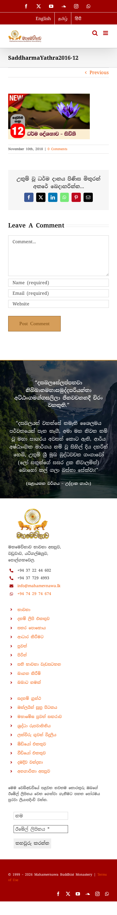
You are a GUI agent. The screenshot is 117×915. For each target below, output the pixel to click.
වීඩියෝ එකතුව (31, 753)
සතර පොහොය (31, 627)
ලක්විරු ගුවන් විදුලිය (36, 734)
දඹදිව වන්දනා (30, 762)
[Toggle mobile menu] (106, 33)
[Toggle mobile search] (95, 33)
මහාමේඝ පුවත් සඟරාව (39, 716)
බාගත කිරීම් (29, 673)
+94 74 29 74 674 (34, 593)
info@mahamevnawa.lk (38, 585)
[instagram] (97, 894)
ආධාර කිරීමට (30, 636)
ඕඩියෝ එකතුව (31, 744)
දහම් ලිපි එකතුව (33, 618)
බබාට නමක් (29, 682)
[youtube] (78, 894)
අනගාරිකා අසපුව (33, 771)
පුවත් (22, 646)
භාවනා (23, 609)
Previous (99, 72)
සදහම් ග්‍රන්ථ (29, 698)
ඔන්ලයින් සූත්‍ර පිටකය (37, 707)
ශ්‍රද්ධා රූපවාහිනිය (34, 725)
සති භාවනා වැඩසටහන (39, 664)
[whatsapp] (107, 894)
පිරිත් (22, 655)
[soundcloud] (87, 894)
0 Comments (57, 149)
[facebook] (58, 894)
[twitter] (68, 894)
